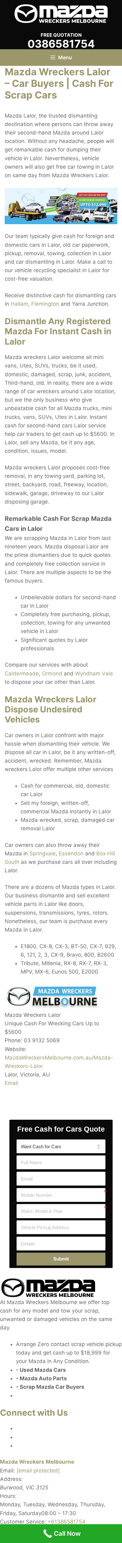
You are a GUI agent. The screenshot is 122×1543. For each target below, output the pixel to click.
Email (11, 1083)
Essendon (71, 853)
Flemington (45, 304)
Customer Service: (23, 1522)
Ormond (52, 673)
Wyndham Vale (94, 673)
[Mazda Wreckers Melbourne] (61, 13)
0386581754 (61, 43)
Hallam (19, 304)
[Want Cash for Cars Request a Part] (61, 1146)
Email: (7, 1470)
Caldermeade (22, 673)
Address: (11, 1479)
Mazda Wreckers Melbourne (37, 1462)
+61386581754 (66, 1522)
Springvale (42, 853)
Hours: (8, 1496)
